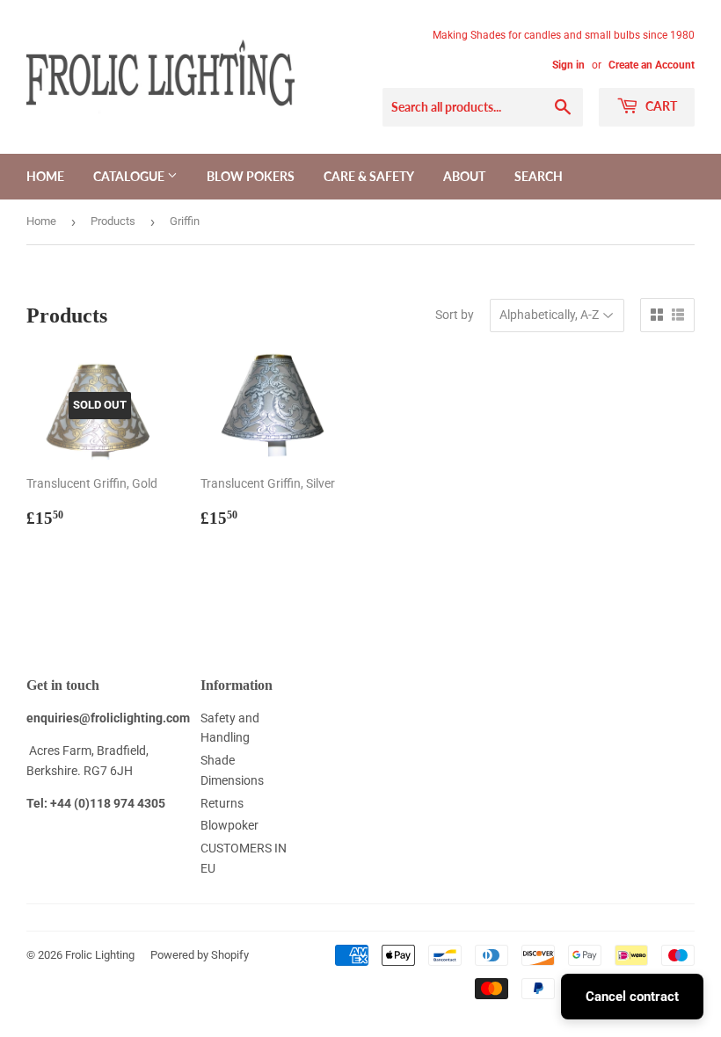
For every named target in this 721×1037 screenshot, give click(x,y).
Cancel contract (632, 996)
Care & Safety (369, 176)
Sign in (568, 65)
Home (45, 176)
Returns (222, 803)
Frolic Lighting (100, 954)
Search (538, 176)
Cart (660, 105)
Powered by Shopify (199, 954)
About (464, 176)
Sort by (454, 315)
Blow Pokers (251, 176)
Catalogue (130, 176)
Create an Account (651, 65)
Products (113, 221)
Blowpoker (229, 825)
